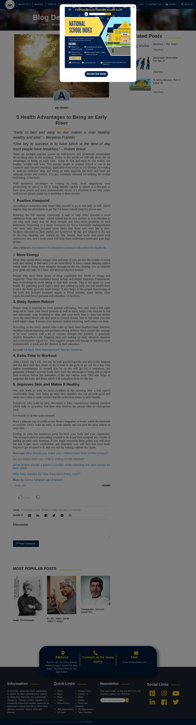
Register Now (96, 74)
